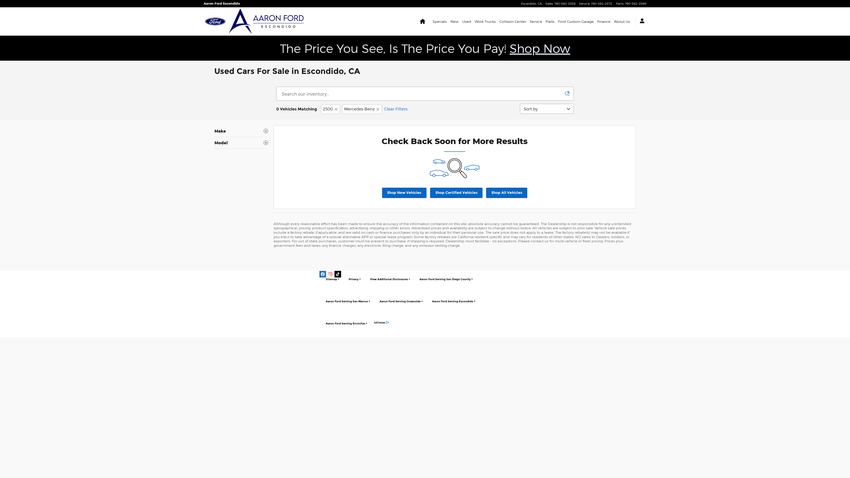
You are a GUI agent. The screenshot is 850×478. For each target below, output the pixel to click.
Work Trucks (485, 21)
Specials (440, 21)
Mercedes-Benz (359, 108)
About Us (622, 21)
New (454, 21)
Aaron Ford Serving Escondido (452, 301)
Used (466, 21)
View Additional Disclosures (389, 279)
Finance (603, 21)
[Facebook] (322, 274)
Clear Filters (396, 108)
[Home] (215, 21)
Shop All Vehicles (506, 193)
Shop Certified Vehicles (456, 193)
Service (536, 21)
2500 (328, 108)
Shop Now (540, 48)
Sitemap (331, 279)
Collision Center (512, 21)
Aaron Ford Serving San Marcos (347, 301)
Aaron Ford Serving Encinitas (345, 323)
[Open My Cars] (641, 21)
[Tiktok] (337, 274)
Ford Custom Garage (576, 21)
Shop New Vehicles (404, 193)
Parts (550, 21)
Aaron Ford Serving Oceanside (400, 301)
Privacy (354, 279)
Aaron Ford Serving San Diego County (445, 279)
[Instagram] (330, 274)
